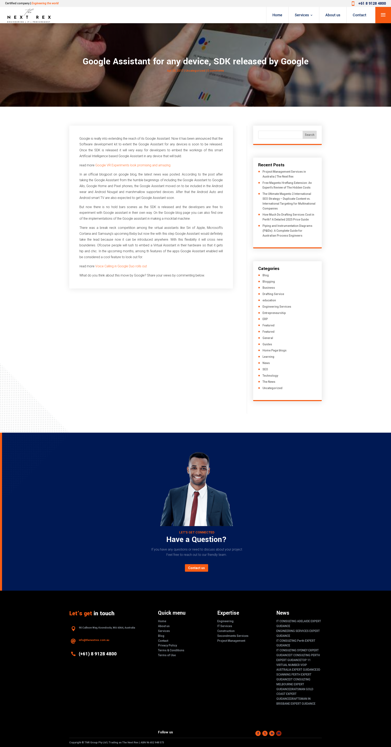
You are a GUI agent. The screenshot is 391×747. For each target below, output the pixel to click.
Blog (265, 275)
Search (309, 134)
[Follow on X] (265, 733)
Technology (270, 375)
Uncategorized (195, 70)
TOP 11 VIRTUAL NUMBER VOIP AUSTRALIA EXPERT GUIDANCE (296, 664)
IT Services (224, 626)
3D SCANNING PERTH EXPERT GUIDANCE (298, 674)
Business (268, 287)
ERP (265, 319)
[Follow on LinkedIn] (272, 733)
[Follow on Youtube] (278, 733)
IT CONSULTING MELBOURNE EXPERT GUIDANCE (293, 684)
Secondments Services (232, 635)
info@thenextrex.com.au (94, 640)
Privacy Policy (167, 645)
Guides (267, 344)
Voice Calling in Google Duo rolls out (121, 266)
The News (268, 381)
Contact (359, 15)
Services (302, 15)
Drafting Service (273, 294)
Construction (226, 631)
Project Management (231, 640)
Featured (268, 325)
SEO (265, 369)
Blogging (268, 281)
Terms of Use (167, 655)
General (267, 338)
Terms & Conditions (171, 650)
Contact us (196, 568)
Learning (268, 356)
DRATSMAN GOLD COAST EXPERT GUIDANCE (294, 694)
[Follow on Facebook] (258, 733)
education (269, 300)
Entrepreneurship (274, 313)
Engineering (225, 621)
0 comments (215, 70)
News (266, 363)
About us (332, 15)
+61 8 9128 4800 (372, 3)
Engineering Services (276, 306)
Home (277, 15)
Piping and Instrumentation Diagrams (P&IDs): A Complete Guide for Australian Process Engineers (287, 230)
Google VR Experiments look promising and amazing (132, 165)
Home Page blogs (274, 350)
